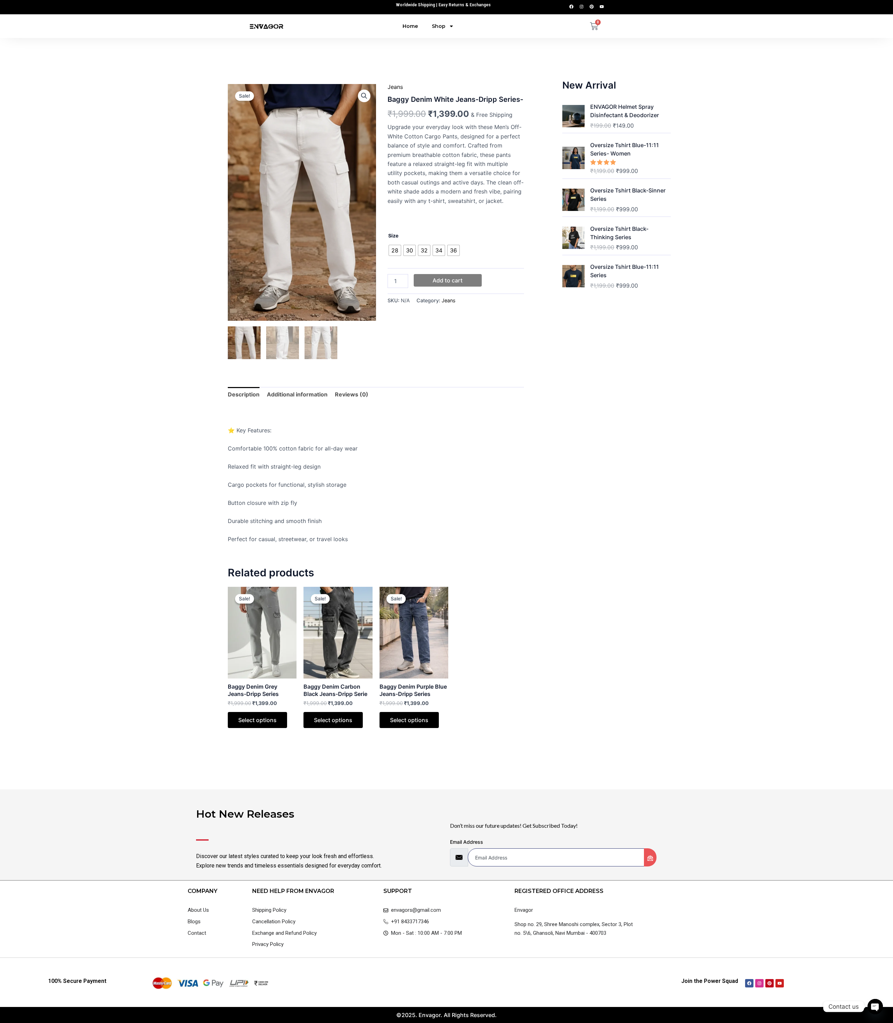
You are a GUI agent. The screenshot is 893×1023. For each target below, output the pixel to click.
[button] (364, 96)
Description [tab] (244, 394)
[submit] (650, 857)
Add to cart (448, 280)
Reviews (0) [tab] (351, 394)
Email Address (466, 842)
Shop (438, 26)
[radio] (395, 250)
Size (393, 235)
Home (410, 26)
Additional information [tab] (297, 394)
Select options (257, 720)
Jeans (395, 86)
